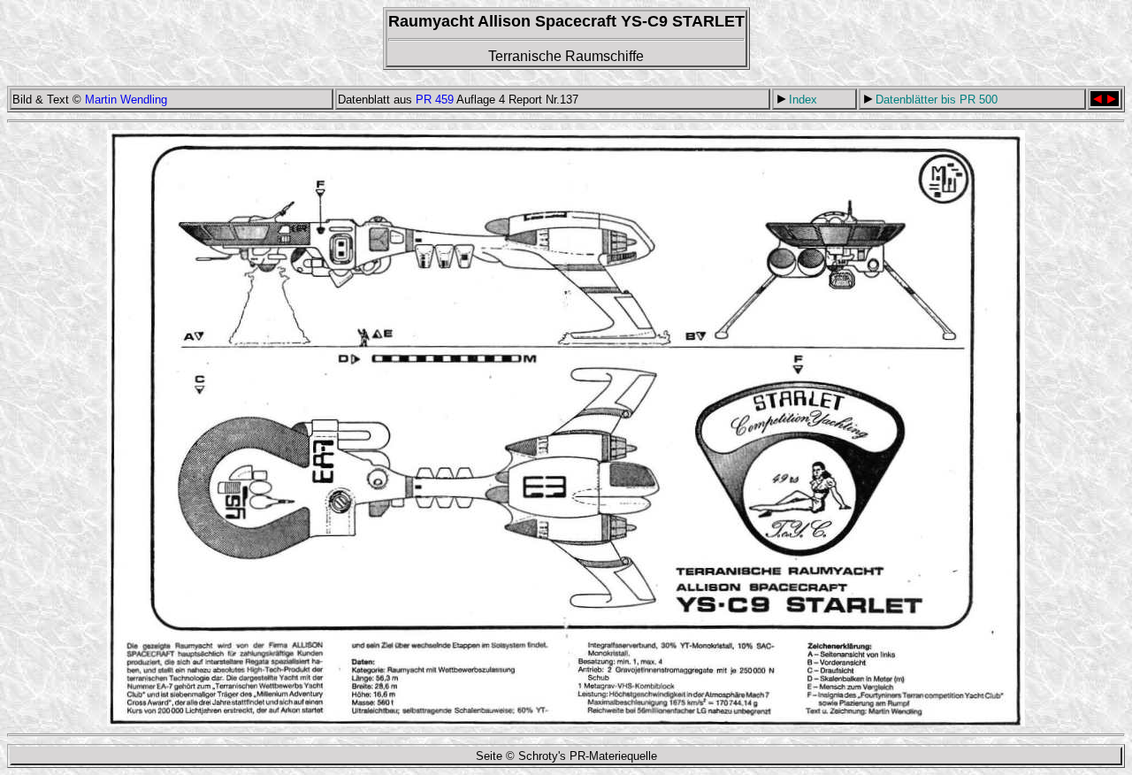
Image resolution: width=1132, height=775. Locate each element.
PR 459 (435, 99)
